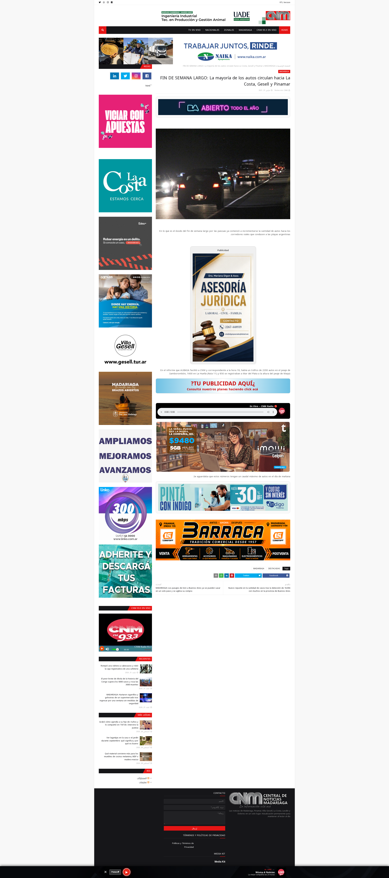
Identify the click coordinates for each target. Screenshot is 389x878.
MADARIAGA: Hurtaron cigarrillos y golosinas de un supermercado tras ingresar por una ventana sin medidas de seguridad (119, 699)
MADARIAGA (270, 66)
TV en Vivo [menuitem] (194, 30)
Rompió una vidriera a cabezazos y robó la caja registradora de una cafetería (119, 667)
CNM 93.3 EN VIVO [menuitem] (267, 30)
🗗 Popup (115, 872)
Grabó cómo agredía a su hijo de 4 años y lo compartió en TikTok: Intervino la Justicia (118, 725)
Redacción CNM (281, 90)
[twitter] (100, 2)
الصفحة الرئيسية (283, 66)
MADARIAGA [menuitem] (245, 30)
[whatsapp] (103, 2)
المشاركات (142, 778)
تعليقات (143, 782)
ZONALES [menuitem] (229, 30)
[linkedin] (114, 75)
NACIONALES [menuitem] (212, 30)
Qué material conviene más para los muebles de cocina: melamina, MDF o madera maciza (121, 756)
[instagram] (107, 2)
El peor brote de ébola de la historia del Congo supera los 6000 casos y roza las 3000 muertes (119, 682)
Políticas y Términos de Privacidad (183, 845)
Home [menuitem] (284, 30)
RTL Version (285, 2)
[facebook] (111, 2)
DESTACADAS (274, 568)
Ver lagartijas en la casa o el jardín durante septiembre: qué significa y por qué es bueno (119, 740)
